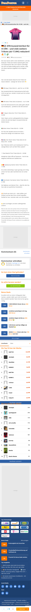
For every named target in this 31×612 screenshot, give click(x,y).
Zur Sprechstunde (15, 286)
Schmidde (11, 428)
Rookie (11, 450)
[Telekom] (14, 531)
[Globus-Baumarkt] (14, 523)
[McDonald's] (14, 527)
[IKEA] (24, 523)
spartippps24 (12, 412)
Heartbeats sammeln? (16, 402)
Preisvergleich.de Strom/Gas (16, 543)
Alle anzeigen (15, 338)
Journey (11, 440)
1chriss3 (11, 382)
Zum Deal (22, 609)
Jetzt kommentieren (17, 57)
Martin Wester (13, 456)
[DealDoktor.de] (9, 3)
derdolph (11, 357)
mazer (10, 393)
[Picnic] (5, 531)
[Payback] (24, 527)
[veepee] (5, 535)
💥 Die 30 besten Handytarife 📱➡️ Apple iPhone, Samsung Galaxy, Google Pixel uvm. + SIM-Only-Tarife (13, 571)
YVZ (9, 57)
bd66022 (11, 367)
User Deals (7, 22)
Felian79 (11, 398)
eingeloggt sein (16, 263)
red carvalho (12, 423)
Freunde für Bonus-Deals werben (17, 557)
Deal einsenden (15, 276)
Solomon (11, 435)
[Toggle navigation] (27, 2)
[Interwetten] (5, 527)
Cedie (10, 387)
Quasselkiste (12, 445)
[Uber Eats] (24, 531)
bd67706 (11, 372)
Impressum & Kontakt (10, 600)
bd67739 (11, 352)
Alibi (10, 418)
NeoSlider (11, 362)
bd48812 (11, 377)
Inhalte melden (21, 600)
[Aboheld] (5, 523)
